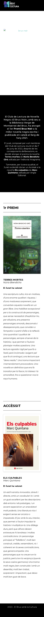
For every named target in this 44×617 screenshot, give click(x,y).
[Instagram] (22, 613)
